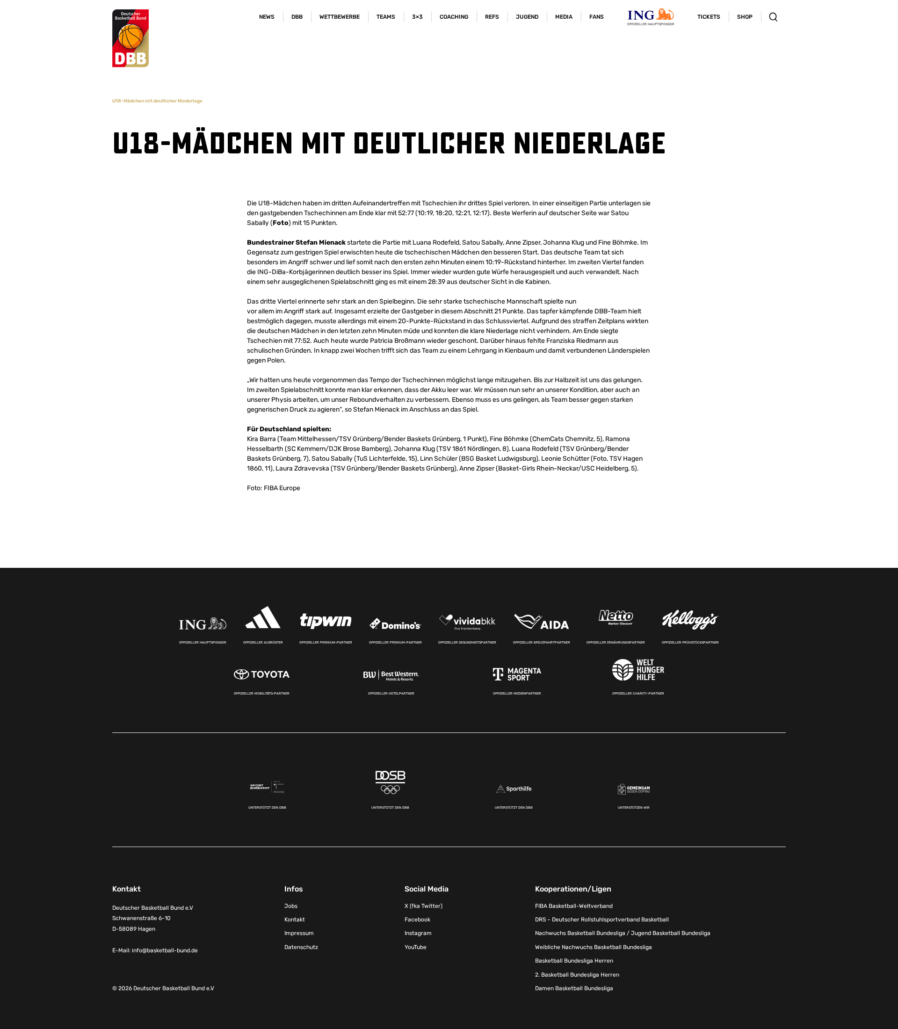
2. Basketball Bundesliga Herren (577, 974)
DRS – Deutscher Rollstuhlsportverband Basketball (602, 919)
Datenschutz (301, 947)
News (267, 17)
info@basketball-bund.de (165, 950)
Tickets (708, 17)
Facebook (417, 919)
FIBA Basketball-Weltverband (574, 906)
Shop (745, 17)
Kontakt (294, 919)
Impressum (299, 933)
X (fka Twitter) (423, 906)
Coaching (454, 17)
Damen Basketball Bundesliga (574, 988)
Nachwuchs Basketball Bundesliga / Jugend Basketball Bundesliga (622, 933)
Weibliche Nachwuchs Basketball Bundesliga (593, 947)
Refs (492, 17)
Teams (386, 17)
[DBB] (130, 38)
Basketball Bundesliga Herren (574, 960)
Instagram (418, 933)
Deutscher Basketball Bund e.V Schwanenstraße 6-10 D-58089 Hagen (152, 919)
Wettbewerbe (339, 17)
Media (563, 17)
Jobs (290, 906)
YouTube (416, 947)
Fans (596, 17)
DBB (297, 17)
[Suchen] (773, 17)
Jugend (527, 17)
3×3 (417, 17)
